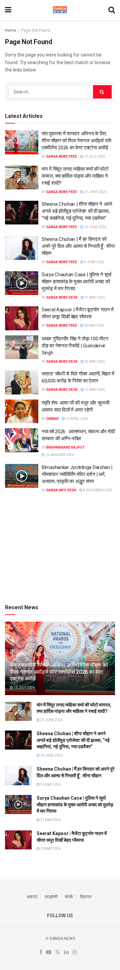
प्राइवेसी (51, 896)
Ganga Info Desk (61, 490)
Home (10, 30)
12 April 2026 (76, 419)
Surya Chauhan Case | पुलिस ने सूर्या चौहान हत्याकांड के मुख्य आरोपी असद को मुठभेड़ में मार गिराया (76, 282)
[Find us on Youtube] (48, 952)
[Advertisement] (60, 547)
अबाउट (32, 896)
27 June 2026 (94, 192)
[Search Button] (111, 10)
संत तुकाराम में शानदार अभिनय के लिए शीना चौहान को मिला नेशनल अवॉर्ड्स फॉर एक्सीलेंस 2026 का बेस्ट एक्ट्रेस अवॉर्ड (77, 141)
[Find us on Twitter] (57, 952)
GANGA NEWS (62, 938)
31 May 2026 (94, 297)
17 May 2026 (94, 389)
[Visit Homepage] (60, 10)
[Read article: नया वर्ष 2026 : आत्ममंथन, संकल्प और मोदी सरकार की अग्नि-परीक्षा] (21, 440)
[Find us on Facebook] (40, 952)
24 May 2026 (94, 361)
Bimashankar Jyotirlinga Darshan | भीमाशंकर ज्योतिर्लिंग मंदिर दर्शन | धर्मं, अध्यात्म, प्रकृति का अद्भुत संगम (77, 474)
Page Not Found (35, 30)
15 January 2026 (59, 455)
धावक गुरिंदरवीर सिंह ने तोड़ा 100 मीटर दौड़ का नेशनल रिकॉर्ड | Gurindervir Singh (75, 346)
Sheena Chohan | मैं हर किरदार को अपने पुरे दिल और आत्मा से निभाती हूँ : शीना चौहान (78, 246)
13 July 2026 (94, 156)
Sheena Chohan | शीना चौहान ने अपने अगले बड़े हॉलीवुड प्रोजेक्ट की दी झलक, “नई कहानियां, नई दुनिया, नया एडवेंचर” (77, 211)
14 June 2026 (94, 227)
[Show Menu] (8, 10)
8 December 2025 (97, 490)
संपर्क (69, 896)
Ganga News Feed (61, 156)
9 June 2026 (93, 262)
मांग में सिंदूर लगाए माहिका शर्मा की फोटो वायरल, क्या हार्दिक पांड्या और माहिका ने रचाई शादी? (75, 176)
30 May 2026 (93, 325)
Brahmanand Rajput (65, 447)
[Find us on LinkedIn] (66, 952)
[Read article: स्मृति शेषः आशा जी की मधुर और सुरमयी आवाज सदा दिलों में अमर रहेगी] (21, 411)
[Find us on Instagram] (74, 952)
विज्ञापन (85, 896)
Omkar (52, 419)
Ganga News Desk (61, 297)
